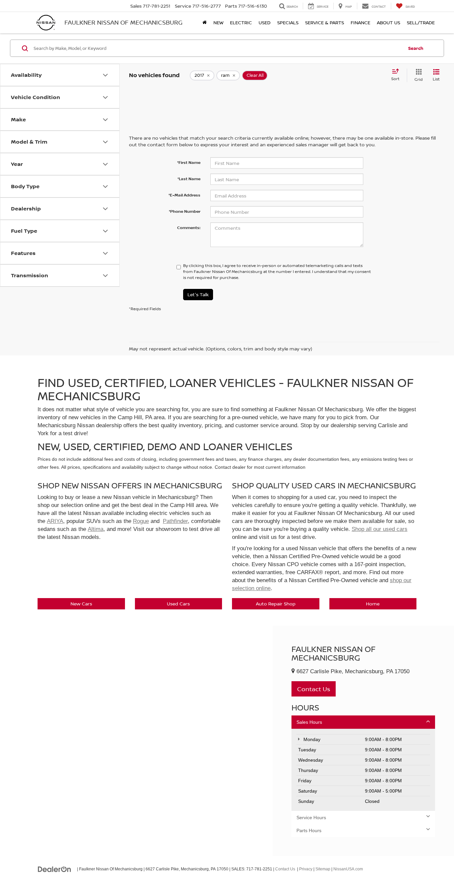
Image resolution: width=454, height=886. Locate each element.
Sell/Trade (421, 22)
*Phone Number (184, 211)
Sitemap (322, 869)
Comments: (188, 227)
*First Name (188, 162)
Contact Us (285, 869)
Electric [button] (241, 22)
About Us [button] (388, 22)
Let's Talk (198, 294)
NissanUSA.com (348, 869)
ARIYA (55, 521)
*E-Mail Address (184, 195)
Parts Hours (308, 830)
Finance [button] (360, 22)
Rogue (141, 521)
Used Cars (178, 603)
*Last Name (188, 179)
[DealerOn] (54, 868)
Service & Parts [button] (324, 22)
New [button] (218, 22)
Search (415, 48)
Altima (95, 529)
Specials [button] (287, 22)
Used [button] (265, 22)
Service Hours (311, 817)
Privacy (305, 869)
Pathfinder (175, 521)
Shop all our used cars (379, 529)
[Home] (204, 22)
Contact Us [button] (313, 689)
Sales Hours (309, 722)
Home (373, 603)
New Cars (81, 603)
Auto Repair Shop (275, 603)
